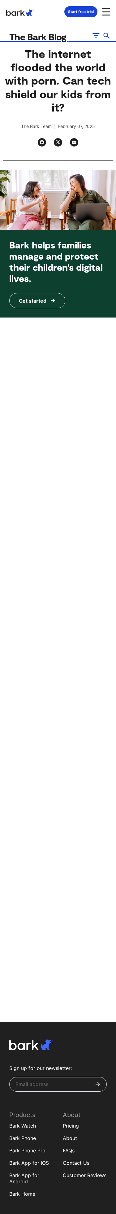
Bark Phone (22, 1138)
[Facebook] (42, 142)
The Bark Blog (39, 36)
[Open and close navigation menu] (105, 11)
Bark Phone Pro (27, 1150)
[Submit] (97, 1084)
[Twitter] (58, 142)
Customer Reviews (84, 1175)
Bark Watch (22, 1126)
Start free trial (81, 11)
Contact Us (76, 1163)
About (70, 1138)
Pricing (71, 1126)
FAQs (69, 1150)
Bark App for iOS (29, 1163)
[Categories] (95, 35)
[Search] (107, 35)
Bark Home (22, 1194)
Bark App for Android (24, 1178)
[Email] (74, 142)
